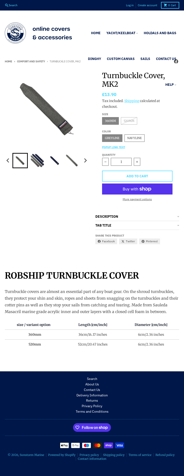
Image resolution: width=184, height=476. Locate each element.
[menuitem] (20, 160)
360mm (110, 121)
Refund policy (165, 455)
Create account (147, 5)
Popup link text (113, 147)
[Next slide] (85, 160)
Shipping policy (114, 455)
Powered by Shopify (61, 455)
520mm (129, 121)
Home (8, 61)
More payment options (137, 199)
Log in (130, 5)
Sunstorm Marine (32, 455)
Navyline (134, 138)
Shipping (131, 101)
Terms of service (140, 455)
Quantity (108, 155)
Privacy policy (89, 455)
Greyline (112, 138)
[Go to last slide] (8, 160)
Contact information (92, 458)
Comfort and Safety (31, 61)
